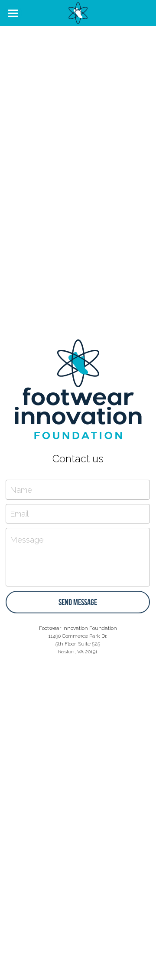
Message (27, 539)
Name (21, 489)
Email (19, 513)
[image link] (78, 12)
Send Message (77, 602)
